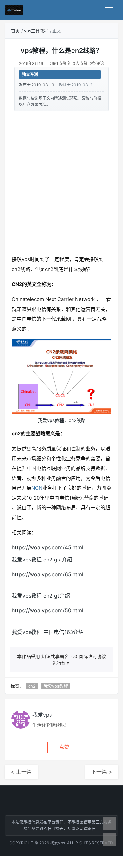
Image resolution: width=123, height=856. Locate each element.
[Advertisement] (61, 182)
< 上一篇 (21, 772)
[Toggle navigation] (109, 10)
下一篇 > (101, 772)
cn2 (32, 686)
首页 (15, 30)
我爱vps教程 (56, 686)
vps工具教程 (36, 30)
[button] (61, 747)
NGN (36, 488)
